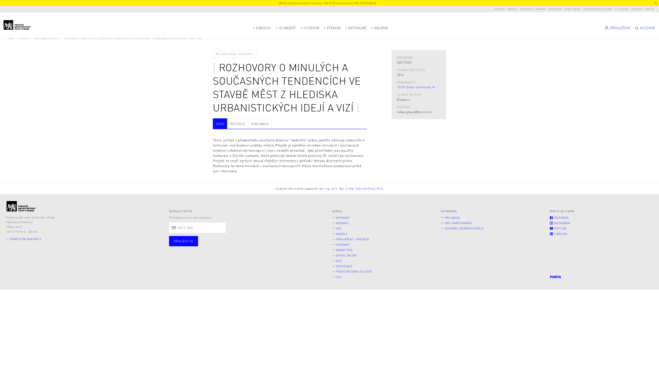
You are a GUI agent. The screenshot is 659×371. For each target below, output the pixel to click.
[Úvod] (21, 206)
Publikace (260, 124)
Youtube (560, 228)
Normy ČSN (555, 9)
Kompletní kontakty (25, 239)
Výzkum (333, 28)
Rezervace (344, 266)
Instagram (561, 223)
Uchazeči (287, 28)
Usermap (343, 244)
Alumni (230, 245)
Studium (311, 28)
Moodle (342, 234)
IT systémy (622, 9)
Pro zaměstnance (458, 223)
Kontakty (636, 9)
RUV (339, 261)
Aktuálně (357, 28)
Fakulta (263, 28)
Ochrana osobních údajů (464, 228)
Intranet (499, 9)
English (650, 9)
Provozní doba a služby (598, 9)
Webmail (513, 9)
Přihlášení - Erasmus (533, 9)
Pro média (452, 218)
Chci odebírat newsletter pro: (196, 239)
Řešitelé (237, 124)
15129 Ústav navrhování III (416, 87)
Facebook (561, 218)
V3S (338, 277)
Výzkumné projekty (46, 38)
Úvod (11, 38)
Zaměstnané (206, 245)
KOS (338, 228)
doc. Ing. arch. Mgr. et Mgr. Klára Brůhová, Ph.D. (351, 188)
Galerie (381, 28)
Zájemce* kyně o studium (287, 245)
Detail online (573, 9)
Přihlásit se (183, 241)
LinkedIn (560, 234)
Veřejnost (252, 245)
